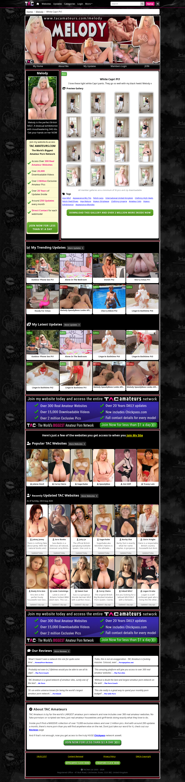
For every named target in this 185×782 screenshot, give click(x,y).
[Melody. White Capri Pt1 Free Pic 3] (122, 102)
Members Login (119, 66)
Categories (69, 3)
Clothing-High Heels (144, 198)
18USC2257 (42, 756)
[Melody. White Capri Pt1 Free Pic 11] (74, 151)
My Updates (90, 66)
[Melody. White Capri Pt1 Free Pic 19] (122, 175)
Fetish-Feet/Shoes (70, 201)
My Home (38, 66)
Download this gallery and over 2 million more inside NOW (110, 212)
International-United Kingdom (119, 198)
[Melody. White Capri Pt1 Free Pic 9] (122, 126)
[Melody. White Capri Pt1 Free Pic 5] (146, 102)
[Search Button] (142, 4)
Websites (46, 3)
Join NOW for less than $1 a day (42, 227)
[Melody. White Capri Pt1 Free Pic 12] (98, 151)
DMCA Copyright (143, 756)
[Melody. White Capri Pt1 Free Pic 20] (146, 175)
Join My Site (135, 435)
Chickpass (99, 735)
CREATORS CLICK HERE (107, 763)
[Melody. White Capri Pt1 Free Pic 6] (74, 126)
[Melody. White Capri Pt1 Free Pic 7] (98, 126)
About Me (64, 66)
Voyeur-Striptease (101, 201)
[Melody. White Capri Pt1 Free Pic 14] (122, 151)
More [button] (88, 3)
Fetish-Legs (98, 198)
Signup (150, 3)
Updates (57, 3)
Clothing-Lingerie (119, 201)
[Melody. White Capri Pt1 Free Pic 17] (74, 175)
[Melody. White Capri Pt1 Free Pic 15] (146, 151)
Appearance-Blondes (85, 204)
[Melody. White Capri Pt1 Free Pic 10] (146, 126)
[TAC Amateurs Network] (29, 4)
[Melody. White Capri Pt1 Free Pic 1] (74, 102)
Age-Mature (85, 201)
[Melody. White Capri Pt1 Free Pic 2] (98, 102)
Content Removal (75, 756)
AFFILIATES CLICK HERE (78, 763)
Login (80, 3)
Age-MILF (66, 198)
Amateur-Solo (135, 201)
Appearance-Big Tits (82, 198)
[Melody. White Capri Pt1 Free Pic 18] (98, 175)
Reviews (33, 729)
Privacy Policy (109, 756)
